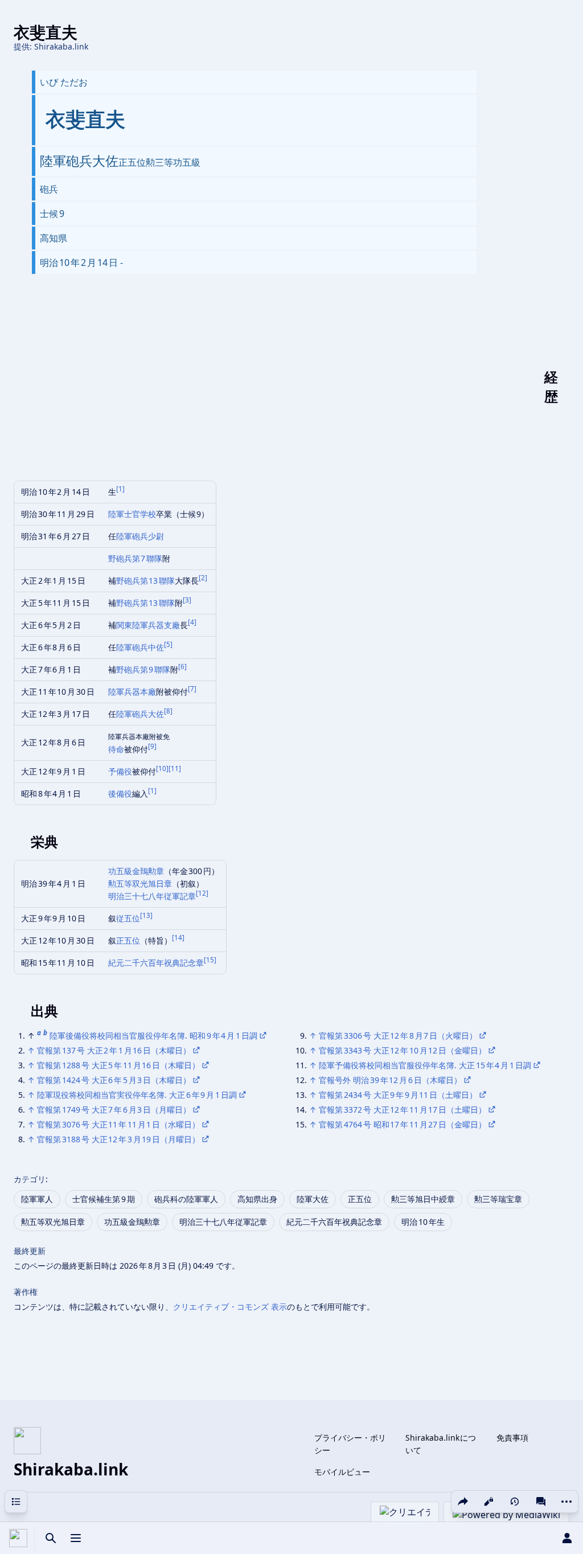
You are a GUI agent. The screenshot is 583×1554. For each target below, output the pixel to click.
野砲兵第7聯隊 (135, 558)
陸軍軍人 (37, 1199)
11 (175, 768)
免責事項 (512, 1437)
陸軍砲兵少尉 (140, 536)
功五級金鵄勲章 (136, 871)
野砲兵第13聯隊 (145, 580)
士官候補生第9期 (103, 1199)
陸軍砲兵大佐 (140, 713)
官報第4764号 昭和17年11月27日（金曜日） (402, 1124)
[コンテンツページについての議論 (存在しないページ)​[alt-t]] (541, 1501)
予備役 (120, 771)
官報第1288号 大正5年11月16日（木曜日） (118, 1065)
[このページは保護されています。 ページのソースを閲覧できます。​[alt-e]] (488, 1501)
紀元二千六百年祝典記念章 (156, 962)
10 (162, 768)
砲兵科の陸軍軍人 (186, 1199)
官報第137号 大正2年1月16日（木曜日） (114, 1050)
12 (202, 893)
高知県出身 (257, 1199)
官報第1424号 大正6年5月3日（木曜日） (114, 1080)
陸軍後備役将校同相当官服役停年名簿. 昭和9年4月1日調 (153, 1035)
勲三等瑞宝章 (498, 1199)
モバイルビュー (342, 1471)
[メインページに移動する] (18, 1538)
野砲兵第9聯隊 (143, 669)
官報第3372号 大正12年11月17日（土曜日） (402, 1109)
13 (146, 915)
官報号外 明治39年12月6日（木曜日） (390, 1080)
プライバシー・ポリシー (350, 1443)
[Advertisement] (287, 386)
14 (178, 937)
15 (210, 960)
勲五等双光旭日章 (140, 883)
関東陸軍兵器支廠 (148, 625)
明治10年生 (423, 1221)
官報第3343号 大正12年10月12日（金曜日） (402, 1050)
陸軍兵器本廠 (132, 691)
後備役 (120, 793)
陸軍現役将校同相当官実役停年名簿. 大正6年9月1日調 (137, 1094)
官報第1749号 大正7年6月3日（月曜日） (114, 1109)
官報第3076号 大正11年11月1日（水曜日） (118, 1124)
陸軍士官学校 (132, 514)
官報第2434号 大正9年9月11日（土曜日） (398, 1094)
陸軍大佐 (313, 1199)
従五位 (128, 918)
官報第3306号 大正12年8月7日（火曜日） (398, 1035)
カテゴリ (30, 1179)
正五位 (128, 940)
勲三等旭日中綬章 (423, 1199)
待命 (116, 749)
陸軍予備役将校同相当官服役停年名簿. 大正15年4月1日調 (425, 1065)
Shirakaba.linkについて (441, 1443)
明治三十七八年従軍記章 (152, 896)
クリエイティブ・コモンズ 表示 (230, 1306)
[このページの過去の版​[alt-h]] (515, 1501)
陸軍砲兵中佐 (140, 647)
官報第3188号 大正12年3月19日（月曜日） (118, 1139)
